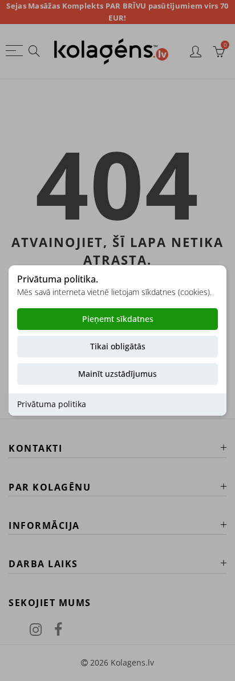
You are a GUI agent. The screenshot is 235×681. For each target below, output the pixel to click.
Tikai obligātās (117, 346)
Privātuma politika (51, 404)
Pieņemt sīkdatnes (117, 319)
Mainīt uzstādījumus (117, 374)
